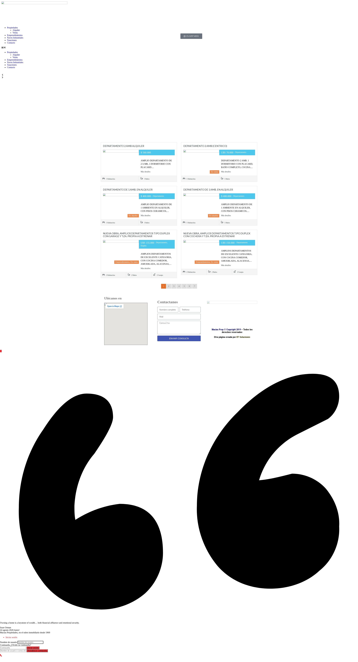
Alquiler (16, 30)
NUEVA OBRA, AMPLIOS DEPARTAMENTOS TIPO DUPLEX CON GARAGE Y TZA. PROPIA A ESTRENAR (136, 235)
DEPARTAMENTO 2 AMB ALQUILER (123, 146)
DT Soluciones (243, 337)
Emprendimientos (15, 35)
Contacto (11, 43)
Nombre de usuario (8, 642)
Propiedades (12, 27)
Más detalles (146, 172)
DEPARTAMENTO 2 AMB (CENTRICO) (205, 146)
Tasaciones (12, 40)
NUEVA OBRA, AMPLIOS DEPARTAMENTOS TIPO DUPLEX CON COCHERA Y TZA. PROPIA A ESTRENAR (216, 235)
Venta (15, 32)
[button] (89, 47)
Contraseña (5, 645)
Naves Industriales (15, 38)
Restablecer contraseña (37, 651)
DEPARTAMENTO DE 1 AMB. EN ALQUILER (128, 189)
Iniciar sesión (33, 648)
